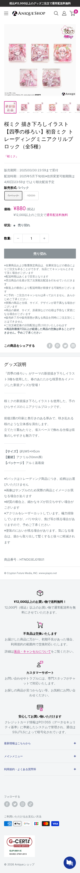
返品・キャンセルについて (32, 651)
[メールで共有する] (73, 346)
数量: (7, 238)
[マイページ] (64, 13)
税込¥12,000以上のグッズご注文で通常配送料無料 (40, 3)
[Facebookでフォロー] (7, 804)
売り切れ (40, 254)
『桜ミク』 (11, 156)
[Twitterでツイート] (65, 346)
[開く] (56, 13)
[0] (72, 13)
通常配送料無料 (57, 215)
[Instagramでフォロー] (22, 804)
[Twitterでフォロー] (15, 804)
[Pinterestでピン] (57, 346)
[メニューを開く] (6, 13)
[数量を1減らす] (18, 238)
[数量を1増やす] (44, 238)
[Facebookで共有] (50, 346)
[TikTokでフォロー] (30, 804)
